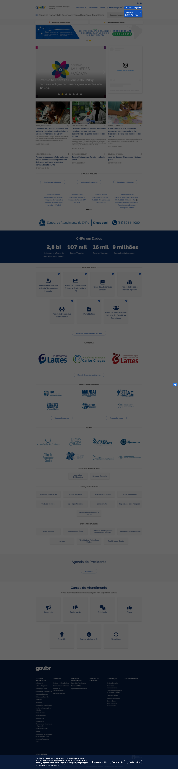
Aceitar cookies (134, 762)
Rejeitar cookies (117, 762)
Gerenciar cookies (100, 762)
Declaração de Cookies (52, 765)
